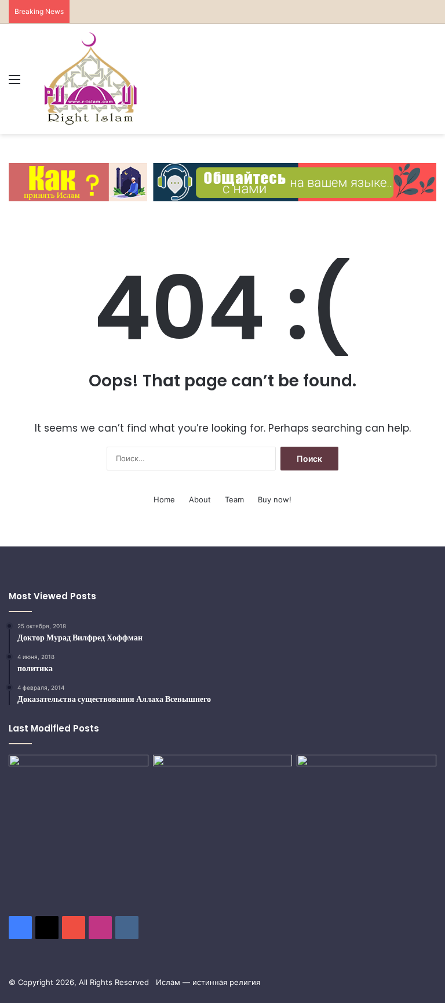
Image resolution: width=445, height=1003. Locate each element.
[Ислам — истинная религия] (90, 79)
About (200, 499)
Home (164, 499)
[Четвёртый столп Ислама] (366, 801)
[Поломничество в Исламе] (78, 823)
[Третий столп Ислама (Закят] (223, 798)
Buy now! (274, 499)
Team (234, 499)
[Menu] (14, 83)
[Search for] (430, 83)
